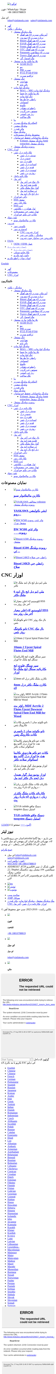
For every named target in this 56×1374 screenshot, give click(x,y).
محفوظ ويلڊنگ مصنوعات (27, 134)
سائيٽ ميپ (13, 895)
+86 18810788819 (16, 933)
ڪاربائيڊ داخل (21, 176)
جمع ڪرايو (6, 849)
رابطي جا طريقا (28, 99)
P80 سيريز (25, 70)
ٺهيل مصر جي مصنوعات (26, 211)
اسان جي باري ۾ (16, 246)
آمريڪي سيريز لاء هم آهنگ (33, 34)
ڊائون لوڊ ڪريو (21, 255)
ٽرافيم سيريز (26, 75)
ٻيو (21, 67)
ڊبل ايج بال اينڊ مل (29, 194)
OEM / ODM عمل (23, 244)
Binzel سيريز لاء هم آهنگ (32, 40)
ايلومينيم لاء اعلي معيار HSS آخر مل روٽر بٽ (31, 612)
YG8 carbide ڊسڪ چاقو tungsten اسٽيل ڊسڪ (29, 817)
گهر (9, 26)
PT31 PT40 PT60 (28, 72)
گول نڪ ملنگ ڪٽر (29, 188)
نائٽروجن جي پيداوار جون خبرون (36, 238)
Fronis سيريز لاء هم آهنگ (32, 46)
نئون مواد (12, 217)
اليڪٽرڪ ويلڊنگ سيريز (25, 123)
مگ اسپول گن (27, 58)
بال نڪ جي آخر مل (29, 182)
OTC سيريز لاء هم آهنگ (32, 49)
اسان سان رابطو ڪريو (18, 258)
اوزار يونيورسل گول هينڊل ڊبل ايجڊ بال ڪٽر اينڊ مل (30, 776)
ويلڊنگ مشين (20, 126)
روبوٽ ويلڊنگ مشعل (24, 146)
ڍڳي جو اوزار (20, 196)
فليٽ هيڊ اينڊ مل (28, 185)
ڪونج (23, 105)
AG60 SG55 (26, 64)
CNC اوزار (12, 149)
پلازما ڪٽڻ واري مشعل (26, 61)
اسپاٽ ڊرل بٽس (28, 164)
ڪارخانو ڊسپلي (21, 252)
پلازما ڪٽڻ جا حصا (29, 93)
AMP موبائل (13, 898)
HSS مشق (19, 199)
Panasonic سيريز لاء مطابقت (34, 52)
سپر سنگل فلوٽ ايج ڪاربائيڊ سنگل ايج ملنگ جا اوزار (30, 669)
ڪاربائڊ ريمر (20, 202)
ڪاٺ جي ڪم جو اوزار (25, 214)
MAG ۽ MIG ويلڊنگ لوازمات (35, 90)
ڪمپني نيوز (19, 226)
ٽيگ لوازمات (26, 96)
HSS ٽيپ (18, 205)
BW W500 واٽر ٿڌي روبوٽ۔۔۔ (26, 531)
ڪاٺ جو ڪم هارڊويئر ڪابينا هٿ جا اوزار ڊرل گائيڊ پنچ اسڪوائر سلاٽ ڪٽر (31, 756)
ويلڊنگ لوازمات (21, 87)
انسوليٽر (24, 102)
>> (22, 824)
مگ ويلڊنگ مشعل (23, 31)
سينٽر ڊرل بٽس (28, 155)
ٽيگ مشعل (19, 78)
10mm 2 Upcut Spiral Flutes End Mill (27, 648)
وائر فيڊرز (19, 129)
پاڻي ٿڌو (24, 84)
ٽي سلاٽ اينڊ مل (28, 191)
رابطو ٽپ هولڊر (28, 108)
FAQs (10, 241)
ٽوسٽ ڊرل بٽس (28, 170)
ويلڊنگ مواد (19, 132)
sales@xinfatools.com (41, 20)
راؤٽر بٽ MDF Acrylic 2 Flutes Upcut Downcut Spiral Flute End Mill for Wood (29, 711)
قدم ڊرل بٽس (27, 167)
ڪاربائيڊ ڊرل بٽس (23, 152)
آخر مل (17, 179)
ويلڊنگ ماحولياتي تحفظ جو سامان (31, 137)
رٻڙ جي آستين (27, 114)
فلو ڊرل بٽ (26, 161)
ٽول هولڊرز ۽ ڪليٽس (24, 208)
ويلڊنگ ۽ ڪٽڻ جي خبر (31, 235)
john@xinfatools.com (18, 20)
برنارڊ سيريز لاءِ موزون (31, 37)
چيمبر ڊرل (25, 158)
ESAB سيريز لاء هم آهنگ (33, 43)
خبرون (10, 223)
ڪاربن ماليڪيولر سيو (25, 220)
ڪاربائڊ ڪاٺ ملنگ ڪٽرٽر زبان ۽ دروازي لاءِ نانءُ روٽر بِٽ (30, 797)
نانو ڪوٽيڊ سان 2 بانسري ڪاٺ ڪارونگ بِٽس (29, 732)
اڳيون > (27, 824)
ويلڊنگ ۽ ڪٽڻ (14, 29)
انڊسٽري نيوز (20, 229)
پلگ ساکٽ (25, 117)
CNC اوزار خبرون (29, 232)
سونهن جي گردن (28, 111)
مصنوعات (12, 272)
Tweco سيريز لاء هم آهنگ (33, 55)
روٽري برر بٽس (27, 173)
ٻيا (15, 120)
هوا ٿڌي (24, 81)
